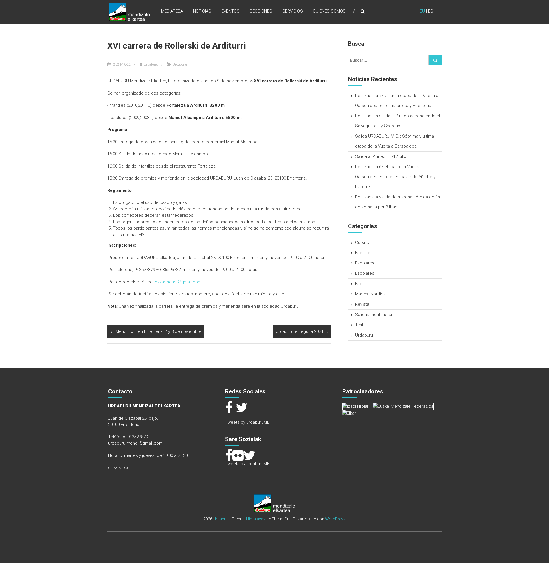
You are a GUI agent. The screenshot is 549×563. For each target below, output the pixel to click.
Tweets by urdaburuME (247, 422)
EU (422, 11)
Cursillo (362, 242)
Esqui (360, 283)
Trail (359, 324)
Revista (362, 304)
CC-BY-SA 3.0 (118, 468)
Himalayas (256, 519)
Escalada (364, 252)
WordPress (335, 519)
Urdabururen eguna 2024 (302, 331)
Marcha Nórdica (370, 294)
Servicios (292, 11)
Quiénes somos (329, 11)
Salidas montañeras (374, 314)
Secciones (261, 11)
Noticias (202, 11)
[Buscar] (435, 60)
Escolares (364, 263)
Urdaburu (151, 65)
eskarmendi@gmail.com (178, 282)
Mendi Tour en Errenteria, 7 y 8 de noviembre (156, 331)
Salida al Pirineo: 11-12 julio (380, 156)
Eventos (230, 11)
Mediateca (172, 11)
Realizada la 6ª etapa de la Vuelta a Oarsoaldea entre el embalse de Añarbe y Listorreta (395, 176)
